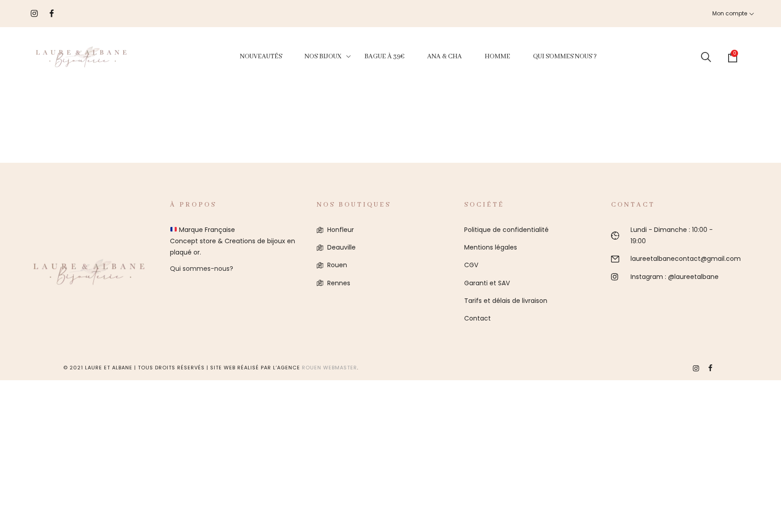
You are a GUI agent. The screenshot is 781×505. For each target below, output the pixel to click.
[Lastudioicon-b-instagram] (696, 368)
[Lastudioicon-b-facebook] (710, 368)
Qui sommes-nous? (201, 268)
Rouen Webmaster (329, 367)
